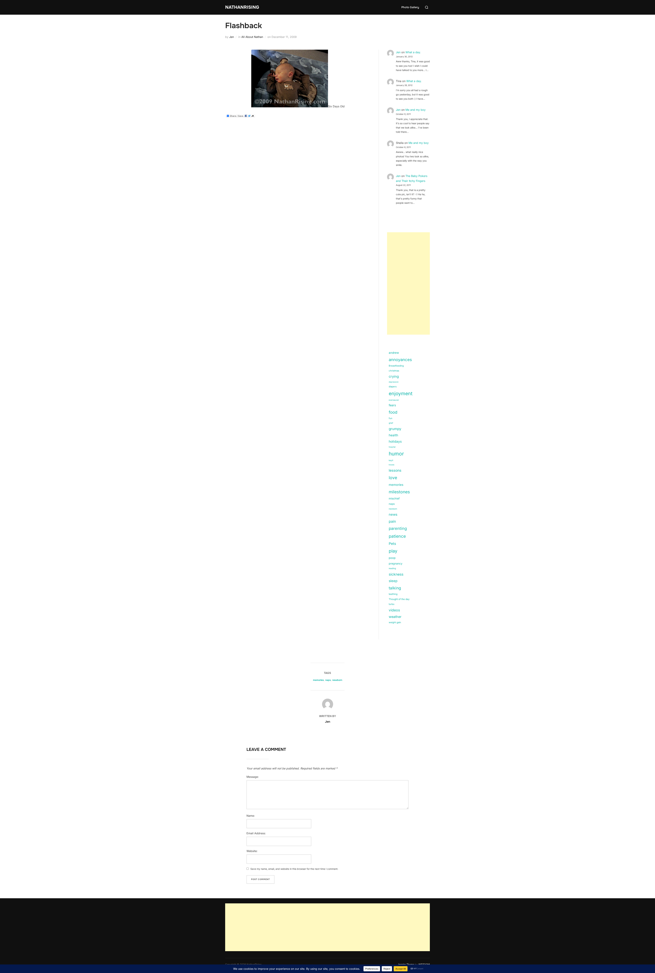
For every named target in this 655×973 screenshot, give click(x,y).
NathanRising (242, 7)
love (393, 477)
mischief (394, 498)
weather (395, 617)
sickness (396, 574)
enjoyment (400, 393)
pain (392, 521)
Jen (231, 37)
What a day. (413, 52)
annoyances (400, 359)
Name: (250, 815)
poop (392, 558)
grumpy (395, 429)
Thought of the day (399, 599)
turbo (391, 604)
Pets (392, 543)
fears (392, 405)
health (393, 435)
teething (393, 594)
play (393, 551)
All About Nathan (252, 37)
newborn (393, 509)
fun (390, 418)
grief (391, 423)
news (393, 514)
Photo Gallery (410, 7)
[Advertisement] (408, 283)
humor (396, 454)
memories (396, 484)
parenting (398, 528)
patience (397, 536)
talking (395, 588)
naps (392, 503)
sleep (393, 581)
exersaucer (394, 400)
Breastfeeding (396, 365)
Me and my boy (415, 109)
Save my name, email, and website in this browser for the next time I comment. (294, 868)
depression (393, 382)
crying (394, 376)
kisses (391, 465)
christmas (394, 370)
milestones (399, 491)
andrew (394, 352)
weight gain (395, 622)
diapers (393, 386)
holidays (395, 441)
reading (392, 568)
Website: (252, 851)
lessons (395, 470)
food (393, 412)
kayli (391, 460)
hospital (392, 447)
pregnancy (395, 563)
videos (394, 610)
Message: (252, 776)
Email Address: (256, 833)
